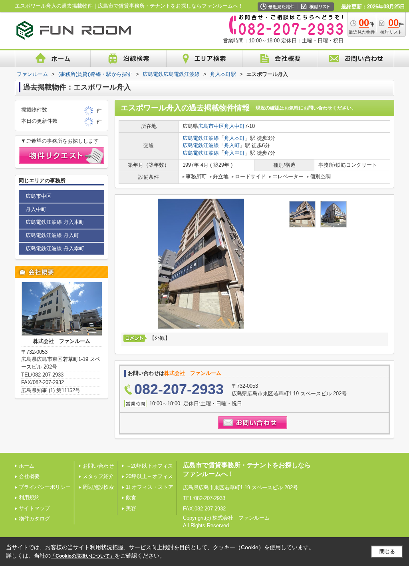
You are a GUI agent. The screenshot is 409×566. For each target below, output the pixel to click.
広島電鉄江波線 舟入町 (52, 235)
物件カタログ (34, 519)
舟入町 (232, 145)
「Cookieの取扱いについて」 (83, 556)
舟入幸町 (234, 153)
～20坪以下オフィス (149, 466)
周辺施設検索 (98, 487)
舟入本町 (234, 138)
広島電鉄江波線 (201, 138)
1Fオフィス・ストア (149, 487)
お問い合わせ (98, 466)
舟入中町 (234, 126)
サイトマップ (34, 508)
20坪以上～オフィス (149, 476)
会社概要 (29, 476)
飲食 (131, 497)
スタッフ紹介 (98, 476)
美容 (131, 508)
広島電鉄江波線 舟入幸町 (55, 248)
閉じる (387, 551)
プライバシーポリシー (45, 487)
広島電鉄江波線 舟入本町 (55, 222)
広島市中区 (211, 126)
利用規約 (29, 497)
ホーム (26, 466)
